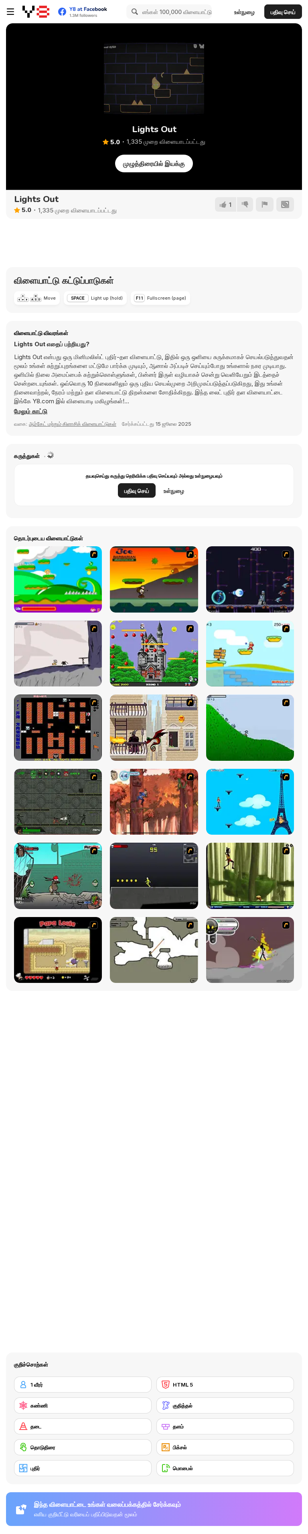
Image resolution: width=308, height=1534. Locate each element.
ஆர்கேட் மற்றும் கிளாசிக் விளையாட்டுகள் (72, 424)
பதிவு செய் (283, 11)
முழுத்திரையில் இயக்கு (154, 163)
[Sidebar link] (10, 12)
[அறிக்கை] (265, 204)
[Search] (133, 11)
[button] (30, 411)
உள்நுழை (244, 11)
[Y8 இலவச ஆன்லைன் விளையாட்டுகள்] (35, 12)
